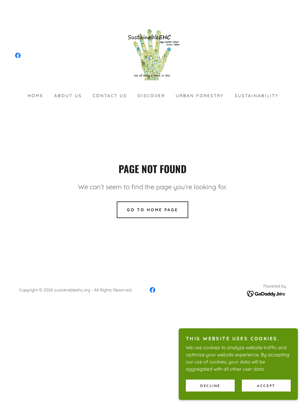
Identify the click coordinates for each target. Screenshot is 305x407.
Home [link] (35, 95)
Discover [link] (151, 95)
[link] (18, 55)
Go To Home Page (152, 209)
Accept (266, 385)
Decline (210, 385)
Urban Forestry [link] (200, 95)
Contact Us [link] (110, 95)
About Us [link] (68, 95)
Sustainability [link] (256, 95)
